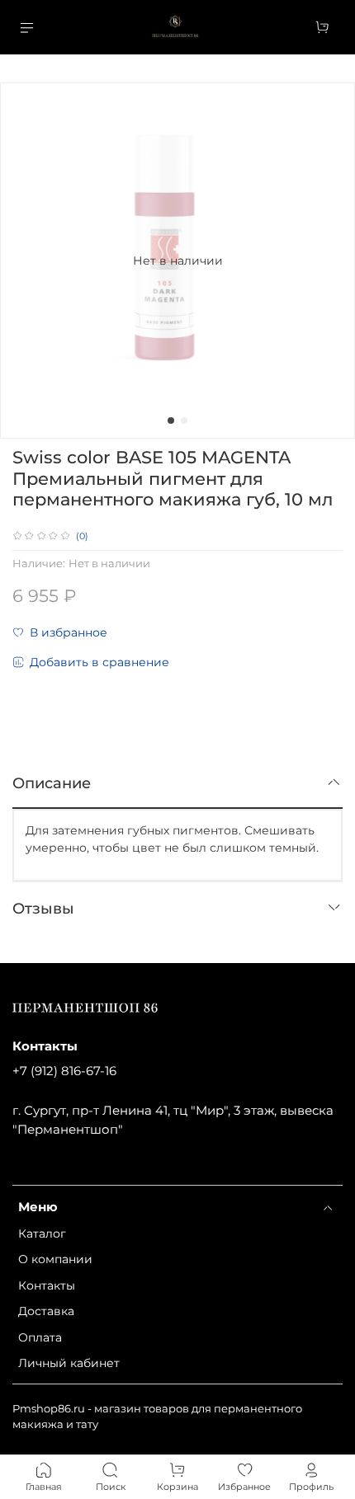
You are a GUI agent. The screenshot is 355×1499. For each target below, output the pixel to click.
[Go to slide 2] (184, 420)
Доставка (46, 1311)
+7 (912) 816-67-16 (64, 1070)
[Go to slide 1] (171, 420)
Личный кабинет (69, 1363)
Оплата (40, 1337)
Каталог (42, 1233)
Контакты (46, 1285)
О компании (55, 1259)
